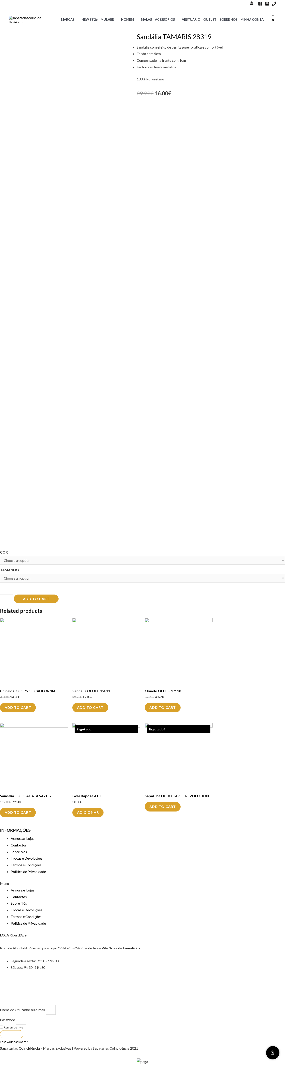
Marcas (67, 19)
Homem (127, 19)
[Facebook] (260, 4)
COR (4, 552)
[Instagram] (267, 4)
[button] (142, 883)
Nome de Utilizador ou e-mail (22, 1010)
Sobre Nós (228, 19)
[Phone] (274, 4)
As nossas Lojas (22, 838)
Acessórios (165, 19)
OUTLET (209, 19)
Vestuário (191, 19)
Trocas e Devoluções (26, 858)
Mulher (107, 19)
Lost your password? (14, 1042)
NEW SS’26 (89, 19)
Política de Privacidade (28, 871)
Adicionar (88, 812)
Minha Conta (252, 19)
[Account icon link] (252, 3)
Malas (146, 19)
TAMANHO (9, 570)
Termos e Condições (26, 865)
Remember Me (13, 1027)
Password (7, 1020)
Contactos (19, 845)
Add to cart (36, 599)
